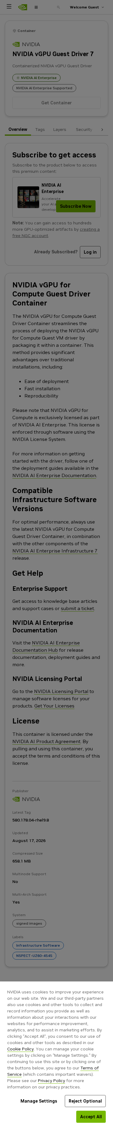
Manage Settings (38, 1101)
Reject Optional (85, 1101)
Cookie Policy (20, 1049)
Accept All (91, 1116)
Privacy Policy (51, 1080)
